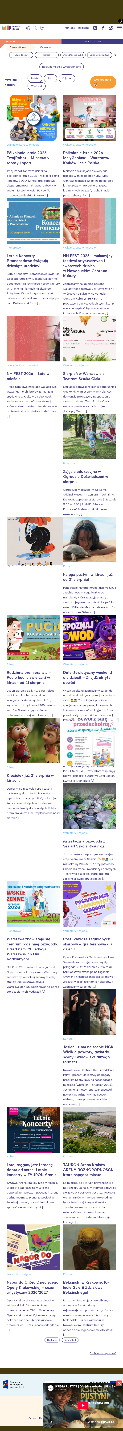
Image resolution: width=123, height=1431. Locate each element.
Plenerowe (14, 247)
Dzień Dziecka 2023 (100, 55)
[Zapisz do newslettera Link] (111, 27)
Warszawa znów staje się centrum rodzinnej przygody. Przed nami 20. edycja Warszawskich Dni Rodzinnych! (32, 949)
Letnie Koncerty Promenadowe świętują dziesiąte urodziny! (27, 260)
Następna (52, 1340)
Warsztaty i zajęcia (75, 365)
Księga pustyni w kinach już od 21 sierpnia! (88, 577)
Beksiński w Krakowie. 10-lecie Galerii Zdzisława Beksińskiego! (86, 1287)
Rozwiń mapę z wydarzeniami (61, 66)
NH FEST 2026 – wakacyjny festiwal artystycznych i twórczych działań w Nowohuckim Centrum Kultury (88, 265)
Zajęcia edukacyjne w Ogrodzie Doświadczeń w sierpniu (85, 476)
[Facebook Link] (103, 27)
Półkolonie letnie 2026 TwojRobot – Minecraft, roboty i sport (28, 157)
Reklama (83, 28)
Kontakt (70, 28)
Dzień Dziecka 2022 (73, 55)
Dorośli (46, 55)
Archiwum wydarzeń (103, 1353)
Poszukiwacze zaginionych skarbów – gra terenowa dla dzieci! (87, 944)
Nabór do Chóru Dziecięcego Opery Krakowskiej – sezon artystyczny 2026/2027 (32, 1287)
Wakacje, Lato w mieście (23, 144)
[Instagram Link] (95, 27)
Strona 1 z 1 (70, 1340)
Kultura (68, 1039)
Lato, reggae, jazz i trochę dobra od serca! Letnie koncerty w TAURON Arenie (32, 1169)
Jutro (50, 78)
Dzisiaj (34, 78)
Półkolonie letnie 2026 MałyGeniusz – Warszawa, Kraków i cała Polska (86, 157)
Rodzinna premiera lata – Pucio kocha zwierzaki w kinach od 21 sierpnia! (29, 677)
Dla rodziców (21, 55)
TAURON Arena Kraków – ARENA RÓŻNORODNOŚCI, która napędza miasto (88, 1169)
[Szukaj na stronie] (35, 28)
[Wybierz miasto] (43, 28)
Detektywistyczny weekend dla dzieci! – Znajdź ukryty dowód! (87, 677)
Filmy (66, 566)
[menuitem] (21, 55)
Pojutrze (66, 78)
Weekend (36, 86)
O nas (32, 1418)
